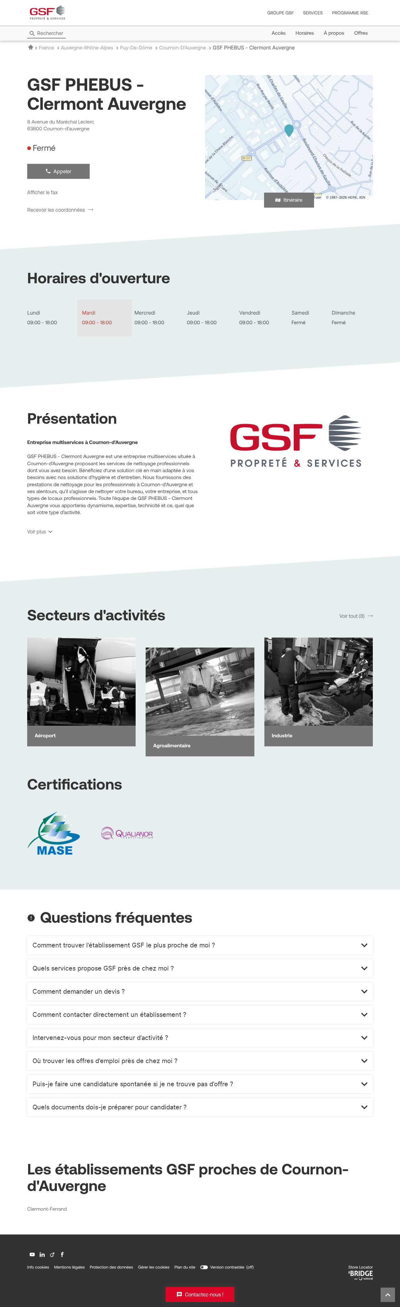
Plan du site (184, 1267)
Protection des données (111, 1267)
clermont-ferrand (47, 1209)
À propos (334, 33)
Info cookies (38, 1267)
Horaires (305, 33)
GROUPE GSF (280, 12)
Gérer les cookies (154, 1267)
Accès (279, 33)
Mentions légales (69, 1267)
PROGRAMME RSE (350, 12)
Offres (361, 33)
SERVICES (313, 12)
